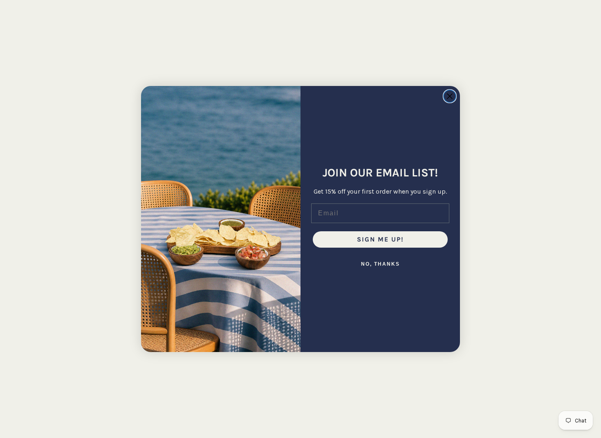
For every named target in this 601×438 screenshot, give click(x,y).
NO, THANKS (380, 264)
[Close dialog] (450, 96)
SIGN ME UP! (380, 239)
